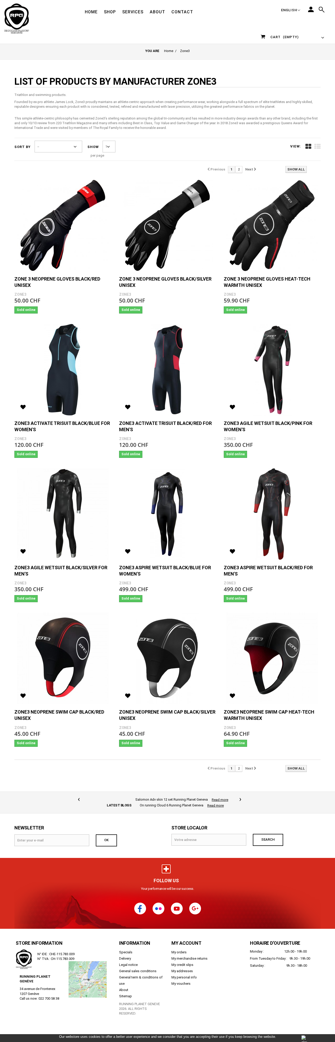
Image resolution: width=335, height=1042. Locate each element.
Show (93, 147)
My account (186, 937)
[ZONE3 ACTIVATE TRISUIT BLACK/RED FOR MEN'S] (167, 369)
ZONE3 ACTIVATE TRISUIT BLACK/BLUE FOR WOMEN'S (62, 426)
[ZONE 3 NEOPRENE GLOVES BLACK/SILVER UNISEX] (167, 225)
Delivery (125, 953)
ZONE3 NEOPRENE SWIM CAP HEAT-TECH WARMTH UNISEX (269, 715)
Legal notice (128, 959)
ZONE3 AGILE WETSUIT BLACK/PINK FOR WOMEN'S (268, 426)
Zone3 (20, 294)
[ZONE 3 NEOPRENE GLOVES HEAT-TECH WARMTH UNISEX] (272, 225)
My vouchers (181, 978)
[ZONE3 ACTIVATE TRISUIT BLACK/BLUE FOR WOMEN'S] (62, 369)
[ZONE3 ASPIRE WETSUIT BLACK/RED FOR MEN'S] (272, 514)
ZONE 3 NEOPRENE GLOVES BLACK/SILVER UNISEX (165, 282)
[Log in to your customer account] (311, 9)
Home (168, 51)
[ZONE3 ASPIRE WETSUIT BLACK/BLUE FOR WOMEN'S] (167, 514)
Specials (125, 946)
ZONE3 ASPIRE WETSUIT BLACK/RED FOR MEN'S (268, 571)
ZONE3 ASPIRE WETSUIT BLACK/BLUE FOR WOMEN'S (165, 571)
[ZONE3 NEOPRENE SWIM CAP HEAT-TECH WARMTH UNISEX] (272, 658)
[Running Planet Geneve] (17, 18)
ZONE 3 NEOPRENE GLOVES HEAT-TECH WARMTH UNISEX (267, 282)
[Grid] (308, 146)
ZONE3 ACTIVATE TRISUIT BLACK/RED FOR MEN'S (165, 426)
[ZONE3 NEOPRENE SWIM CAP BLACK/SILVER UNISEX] (167, 658)
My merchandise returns (189, 953)
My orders (179, 946)
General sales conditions (138, 965)
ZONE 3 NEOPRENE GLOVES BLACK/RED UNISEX (57, 282)
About (123, 984)
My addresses (182, 965)
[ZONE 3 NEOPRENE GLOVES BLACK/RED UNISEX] (62, 225)
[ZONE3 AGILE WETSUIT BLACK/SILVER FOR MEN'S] (62, 514)
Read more (215, 800)
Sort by (22, 147)
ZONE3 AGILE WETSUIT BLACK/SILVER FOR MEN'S (60, 571)
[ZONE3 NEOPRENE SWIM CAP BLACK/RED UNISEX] (62, 658)
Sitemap (125, 990)
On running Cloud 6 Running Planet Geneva (171, 799)
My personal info (184, 971)
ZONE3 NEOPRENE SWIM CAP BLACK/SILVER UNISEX (167, 715)
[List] (317, 146)
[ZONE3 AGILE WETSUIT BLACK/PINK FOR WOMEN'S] (272, 369)
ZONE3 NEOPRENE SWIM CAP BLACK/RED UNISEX (59, 715)
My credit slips (182, 959)
